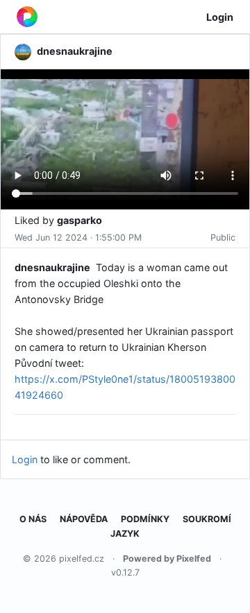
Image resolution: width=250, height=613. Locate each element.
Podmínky (145, 519)
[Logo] (27, 17)
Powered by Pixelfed (167, 558)
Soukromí (207, 519)
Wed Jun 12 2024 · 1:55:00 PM (78, 237)
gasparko (79, 220)
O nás (33, 519)
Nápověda (84, 519)
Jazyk (125, 533)
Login (219, 17)
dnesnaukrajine (52, 267)
